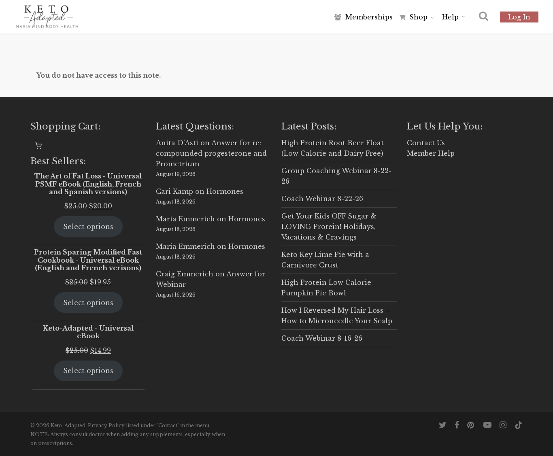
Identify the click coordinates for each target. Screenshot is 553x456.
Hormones (224, 191)
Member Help (431, 153)
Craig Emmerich (184, 274)
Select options (88, 227)
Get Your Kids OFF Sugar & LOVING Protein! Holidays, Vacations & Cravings (328, 226)
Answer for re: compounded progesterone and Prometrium (211, 153)
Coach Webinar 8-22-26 (322, 199)
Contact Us (426, 143)
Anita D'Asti (177, 143)
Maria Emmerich (185, 219)
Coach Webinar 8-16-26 (321, 338)
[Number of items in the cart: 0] (38, 146)
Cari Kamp (174, 191)
